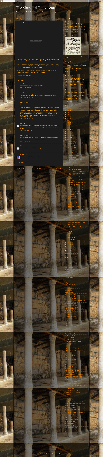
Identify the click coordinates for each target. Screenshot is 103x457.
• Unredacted (68, 346)
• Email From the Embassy (72, 284)
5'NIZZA (23, 77)
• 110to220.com (69, 260)
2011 (68, 137)
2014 (68, 131)
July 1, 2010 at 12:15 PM (26, 87)
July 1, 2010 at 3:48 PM (26, 130)
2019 (68, 120)
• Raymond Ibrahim (70, 320)
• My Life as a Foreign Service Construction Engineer (72, 308)
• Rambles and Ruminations (72, 318)
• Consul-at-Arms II (70, 273)
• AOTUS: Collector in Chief (72, 263)
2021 (68, 116)
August (70, 150)
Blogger (61, 453)
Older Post (58, 168)
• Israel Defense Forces (71, 298)
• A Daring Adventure (70, 261)
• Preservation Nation (70, 316)
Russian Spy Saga (29, 59)
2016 (68, 127)
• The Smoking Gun (70, 423)
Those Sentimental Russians (75, 169)
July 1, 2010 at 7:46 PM (26, 150)
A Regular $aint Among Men (75, 162)
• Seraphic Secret (69, 323)
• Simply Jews (68, 327)
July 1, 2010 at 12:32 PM (26, 97)
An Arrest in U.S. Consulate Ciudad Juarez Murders (77, 219)
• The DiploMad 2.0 (70, 335)
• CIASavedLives (69, 372)
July (69, 152)
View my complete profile (71, 31)
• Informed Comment (70, 296)
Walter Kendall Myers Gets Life (76, 187)
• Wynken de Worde (70, 355)
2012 (68, 135)
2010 (68, 139)
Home (39, 168)
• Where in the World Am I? (72, 348)
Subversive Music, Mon (74, 224)
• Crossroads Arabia (70, 275)
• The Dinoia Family (70, 333)
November (71, 143)
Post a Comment (23, 162)
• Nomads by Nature (70, 310)
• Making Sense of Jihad (71, 305)
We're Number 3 (72, 198)
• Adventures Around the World (73, 265)
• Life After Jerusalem (70, 303)
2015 (68, 129)
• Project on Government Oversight (74, 417)
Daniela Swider (24, 155)
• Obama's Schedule (70, 407)
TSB (21, 123)
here (32, 72)
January (70, 239)
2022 (68, 114)
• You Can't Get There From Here (73, 357)
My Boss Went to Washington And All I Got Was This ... (77, 201)
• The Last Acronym (70, 337)
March (70, 235)
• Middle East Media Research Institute (75, 401)
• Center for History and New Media (74, 374)
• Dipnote (67, 281)
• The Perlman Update (71, 343)
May (69, 231)
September (71, 147)
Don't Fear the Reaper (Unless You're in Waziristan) (76, 185)
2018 (68, 122)
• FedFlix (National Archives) (72, 383)
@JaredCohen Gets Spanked (75, 226)
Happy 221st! (71, 167)
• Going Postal (68, 290)
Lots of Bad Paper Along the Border (77, 222)
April (69, 233)
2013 (68, 133)
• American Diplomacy (70, 366)
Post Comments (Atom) (29, 171)
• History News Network (71, 294)
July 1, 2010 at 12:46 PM (26, 118)
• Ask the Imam (69, 368)
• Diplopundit (68, 279)
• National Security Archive (72, 405)
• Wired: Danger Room (71, 354)
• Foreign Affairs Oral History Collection (75, 385)
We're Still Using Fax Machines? (76, 171)
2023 (68, 112)
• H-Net (67, 396)
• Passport (67, 314)
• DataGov (67, 379)
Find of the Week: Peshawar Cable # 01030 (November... (77, 154)
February (70, 237)
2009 (68, 242)
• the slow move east (70, 359)
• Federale (67, 286)
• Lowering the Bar (70, 400)
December (71, 141)
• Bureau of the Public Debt (72, 370)
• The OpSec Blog (69, 339)
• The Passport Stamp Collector (73, 341)
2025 (68, 108)
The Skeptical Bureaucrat (35, 7)
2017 (68, 125)
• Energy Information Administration (74, 381)
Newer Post (20, 168)
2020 (68, 118)
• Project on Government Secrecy (73, 419)
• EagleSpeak (68, 283)
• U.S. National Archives (71, 427)
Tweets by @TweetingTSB (72, 253)
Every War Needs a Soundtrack (76, 213)
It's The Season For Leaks (74, 165)
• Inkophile (67, 398)
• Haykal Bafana (69, 292)
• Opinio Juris (68, 312)
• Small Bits (68, 329)
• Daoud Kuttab (69, 277)
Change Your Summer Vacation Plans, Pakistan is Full (76, 190)
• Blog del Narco (69, 267)
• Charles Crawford (70, 271)
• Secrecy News (69, 322)
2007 (68, 246)
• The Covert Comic (70, 421)
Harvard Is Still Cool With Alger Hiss (77, 182)
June (69, 229)
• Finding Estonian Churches (72, 288)
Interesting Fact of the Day (74, 176)
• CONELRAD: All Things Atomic (73, 269)
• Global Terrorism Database (72, 392)
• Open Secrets (69, 416)
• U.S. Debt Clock (69, 425)
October (70, 145)
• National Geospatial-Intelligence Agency (75, 403)
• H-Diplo (67, 394)
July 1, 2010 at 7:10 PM (26, 141)
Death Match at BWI (73, 196)
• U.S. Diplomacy (69, 345)
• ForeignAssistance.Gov (71, 390)
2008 (68, 244)
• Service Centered (70, 325)
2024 (68, 110)
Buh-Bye (70, 204)
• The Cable (68, 331)
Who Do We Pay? (72, 157)
